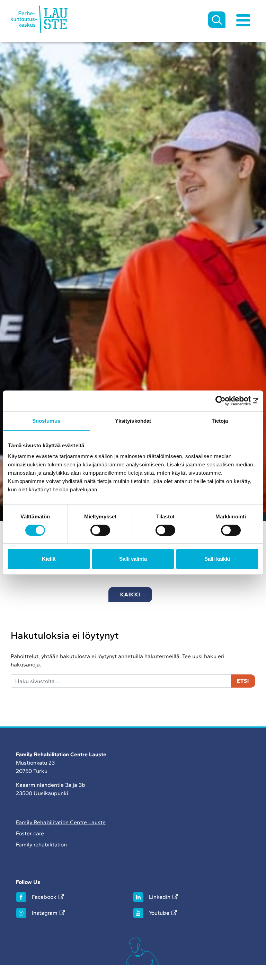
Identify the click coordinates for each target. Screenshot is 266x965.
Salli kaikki (217, 559)
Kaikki (130, 595)
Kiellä (48, 559)
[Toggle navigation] (243, 19)
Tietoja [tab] (220, 421)
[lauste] (39, 19)
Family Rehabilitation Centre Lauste (61, 822)
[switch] (100, 530)
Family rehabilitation (41, 844)
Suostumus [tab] (46, 421)
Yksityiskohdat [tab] (133, 421)
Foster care (30, 833)
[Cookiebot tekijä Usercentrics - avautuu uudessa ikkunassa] (227, 401)
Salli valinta (133, 559)
